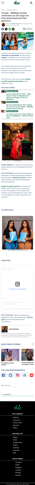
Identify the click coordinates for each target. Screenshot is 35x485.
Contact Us (16, 420)
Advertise (16, 425)
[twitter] (10, 375)
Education (16, 450)
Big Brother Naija (12, 10)
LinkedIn (18, 475)
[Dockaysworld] (17, 3)
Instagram (18, 467)
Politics (15, 445)
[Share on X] (6, 29)
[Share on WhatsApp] (9, 29)
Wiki (14, 453)
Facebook (18, 462)
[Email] (13, 29)
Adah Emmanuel (16, 23)
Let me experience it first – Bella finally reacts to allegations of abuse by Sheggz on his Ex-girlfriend (18, 96)
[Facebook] (2, 29)
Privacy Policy (17, 422)
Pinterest (18, 472)
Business (16, 447)
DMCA (15, 428)
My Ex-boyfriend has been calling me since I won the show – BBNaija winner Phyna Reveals (19, 106)
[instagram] (17, 375)
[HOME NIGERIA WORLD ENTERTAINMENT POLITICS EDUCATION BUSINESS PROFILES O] (17, 2)
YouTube (18, 470)
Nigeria (15, 437)
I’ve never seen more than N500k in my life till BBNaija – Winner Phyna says (19, 116)
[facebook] (3, 375)
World (15, 440)
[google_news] (24, 375)
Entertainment (17, 442)
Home (3, 10)
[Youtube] (31, 375)
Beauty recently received (10, 186)
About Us (16, 417)
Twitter (17, 465)
